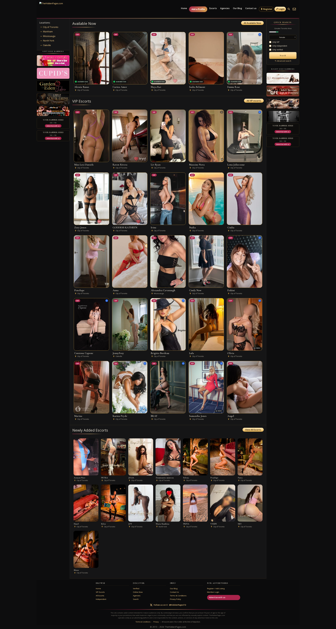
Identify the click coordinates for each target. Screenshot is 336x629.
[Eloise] (86, 549)
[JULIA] (140, 456)
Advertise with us (217, 597)
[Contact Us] (294, 9)
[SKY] (250, 503)
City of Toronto (50, 27)
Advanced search (284, 61)
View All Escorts (253, 429)
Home (184, 8)
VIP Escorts (100, 592)
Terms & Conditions (178, 595)
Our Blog (237, 8)
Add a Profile (198, 9)
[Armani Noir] (86, 456)
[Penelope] (222, 456)
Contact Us (174, 592)
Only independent (279, 46)
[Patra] (250, 456)
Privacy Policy (175, 599)
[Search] (289, 9)
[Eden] (113, 503)
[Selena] (195, 456)
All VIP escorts (254, 100)
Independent (101, 599)
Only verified (277, 49)
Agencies (225, 8)
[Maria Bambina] (168, 503)
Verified (136, 588)
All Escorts (100, 595)
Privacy (156, 622)
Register (267, 9)
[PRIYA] (195, 503)
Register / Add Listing (216, 588)
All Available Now (252, 23)
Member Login (213, 592)
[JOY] (140, 503)
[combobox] (282, 37)
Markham (48, 31)
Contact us (250, 8)
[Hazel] (86, 503)
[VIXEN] (222, 503)
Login (282, 8)
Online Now (138, 592)
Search (136, 599)
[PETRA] (113, 456)
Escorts (213, 8)
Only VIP (275, 42)
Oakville (47, 45)
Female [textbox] (282, 37)
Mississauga (49, 36)
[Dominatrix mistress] (168, 456)
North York (48, 40)
